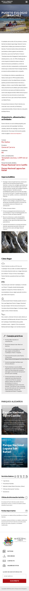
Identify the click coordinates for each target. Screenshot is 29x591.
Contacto (11, 560)
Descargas (11, 556)
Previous (3, 243)
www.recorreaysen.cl (15, 133)
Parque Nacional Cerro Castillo (14, 165)
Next (26, 243)
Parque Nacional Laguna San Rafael (13, 169)
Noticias (10, 551)
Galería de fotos (13, 565)
